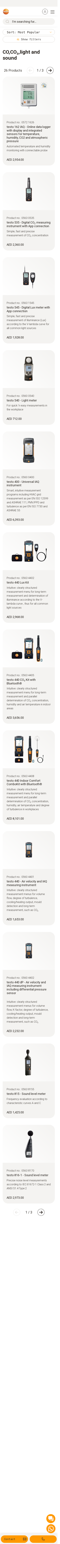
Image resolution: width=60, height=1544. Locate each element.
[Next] (50, 70)
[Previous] (30, 70)
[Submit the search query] (6, 22)
